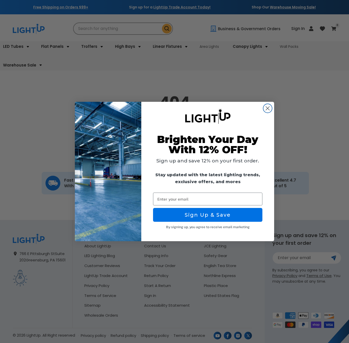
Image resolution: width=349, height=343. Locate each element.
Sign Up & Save (208, 215)
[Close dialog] (267, 108)
